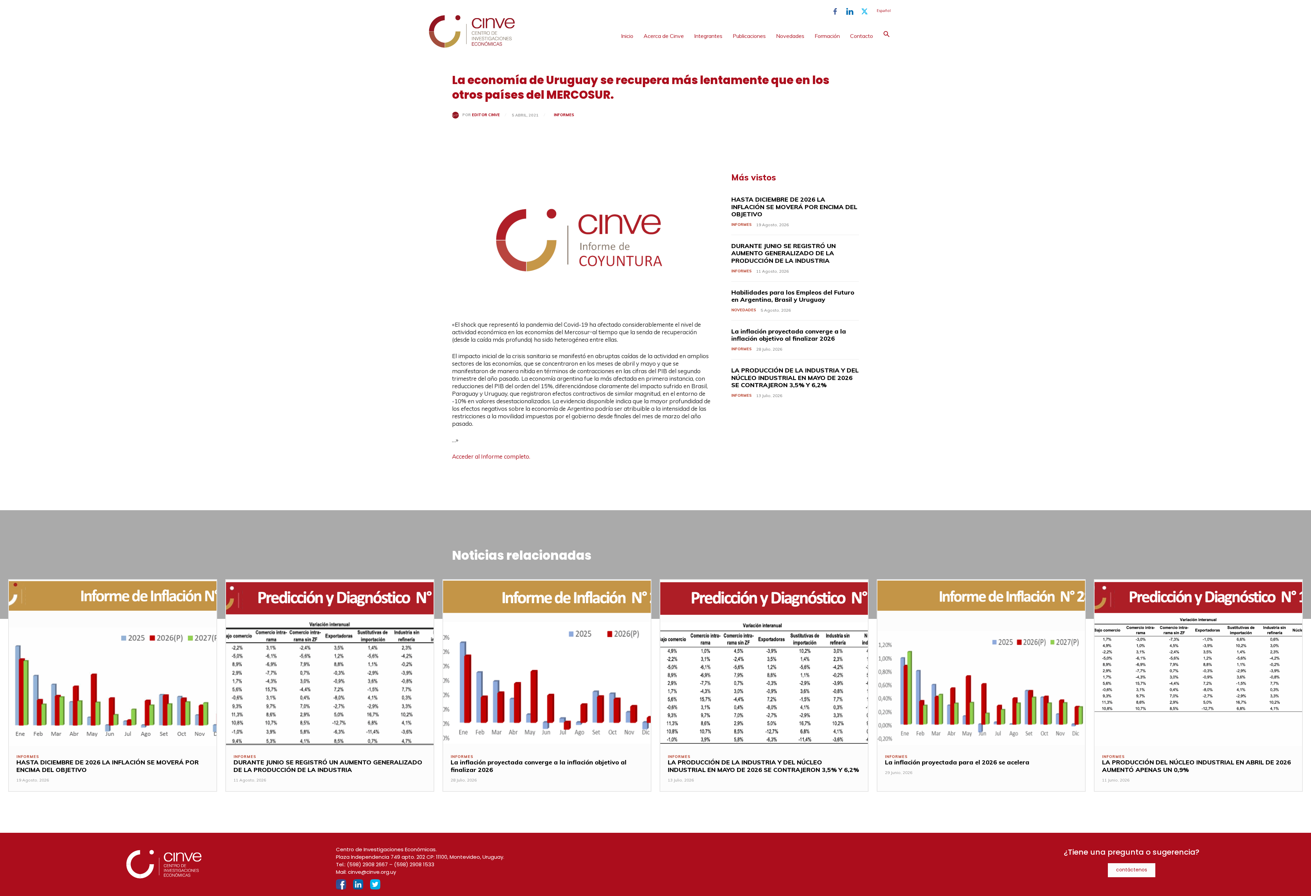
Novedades (790, 35)
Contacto (861, 35)
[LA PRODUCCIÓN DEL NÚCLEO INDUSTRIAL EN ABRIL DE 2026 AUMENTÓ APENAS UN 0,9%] (1198, 663)
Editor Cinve (486, 115)
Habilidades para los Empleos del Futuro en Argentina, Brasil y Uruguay (792, 296)
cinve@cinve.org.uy (372, 871)
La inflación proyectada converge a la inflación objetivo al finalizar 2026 (788, 335)
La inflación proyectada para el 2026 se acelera (957, 762)
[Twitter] (864, 11)
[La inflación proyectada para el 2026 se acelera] (981, 663)
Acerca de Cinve (664, 35)
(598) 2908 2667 (367, 864)
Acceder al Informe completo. (491, 456)
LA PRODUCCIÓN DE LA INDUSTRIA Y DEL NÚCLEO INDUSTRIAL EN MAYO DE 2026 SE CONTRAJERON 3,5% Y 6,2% (795, 377)
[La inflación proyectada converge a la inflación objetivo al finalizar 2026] (547, 663)
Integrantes (708, 35)
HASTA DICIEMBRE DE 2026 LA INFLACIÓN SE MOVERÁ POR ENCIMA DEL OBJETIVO (794, 206)
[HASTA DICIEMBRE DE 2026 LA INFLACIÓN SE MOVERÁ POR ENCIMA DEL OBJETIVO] (112, 663)
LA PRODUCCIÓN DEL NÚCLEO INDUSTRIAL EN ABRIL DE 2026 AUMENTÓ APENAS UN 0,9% (1196, 766)
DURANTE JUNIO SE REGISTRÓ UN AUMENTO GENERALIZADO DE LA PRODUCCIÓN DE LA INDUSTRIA (783, 253)
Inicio (627, 35)
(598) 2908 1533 (414, 864)
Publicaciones (749, 35)
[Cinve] (472, 46)
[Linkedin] (850, 11)
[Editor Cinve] (457, 115)
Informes (564, 114)
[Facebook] (835, 11)
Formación (827, 35)
